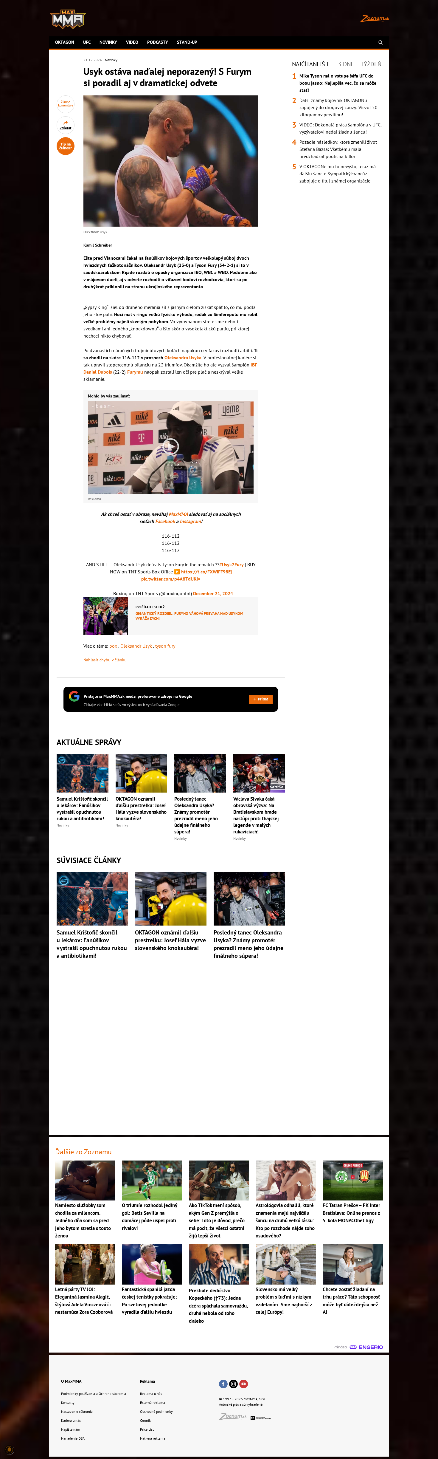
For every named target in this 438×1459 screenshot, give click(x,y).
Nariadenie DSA (73, 1438)
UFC (87, 42)
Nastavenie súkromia (77, 1411)
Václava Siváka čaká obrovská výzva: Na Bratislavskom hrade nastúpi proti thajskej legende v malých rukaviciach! (256, 815)
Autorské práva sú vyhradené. (241, 1404)
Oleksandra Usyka (182, 358)
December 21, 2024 (213, 593)
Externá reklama (152, 1402)
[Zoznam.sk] (235, 1418)
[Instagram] (233, 1384)
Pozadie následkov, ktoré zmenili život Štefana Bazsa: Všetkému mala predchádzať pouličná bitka (338, 149)
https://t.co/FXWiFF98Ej (206, 572)
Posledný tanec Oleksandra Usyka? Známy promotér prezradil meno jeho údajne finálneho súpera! (196, 815)
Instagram (190, 521)
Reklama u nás (151, 1393)
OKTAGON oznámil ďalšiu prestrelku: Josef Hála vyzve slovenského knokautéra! (141, 809)
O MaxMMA (71, 1381)
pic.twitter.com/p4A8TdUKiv (170, 579)
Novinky (108, 42)
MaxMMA (178, 514)
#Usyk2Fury (231, 564)
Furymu (135, 372)
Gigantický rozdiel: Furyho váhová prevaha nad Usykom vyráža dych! (189, 616)
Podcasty (157, 42)
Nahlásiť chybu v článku (105, 660)
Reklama (147, 1381)
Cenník (145, 1420)
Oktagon (64, 42)
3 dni (345, 64)
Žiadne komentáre (65, 103)
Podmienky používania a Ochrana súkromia (93, 1393)
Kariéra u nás (71, 1420)
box (113, 646)
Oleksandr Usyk (136, 646)
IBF (254, 365)
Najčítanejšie (311, 64)
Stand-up (187, 42)
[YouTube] (243, 1384)
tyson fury (165, 646)
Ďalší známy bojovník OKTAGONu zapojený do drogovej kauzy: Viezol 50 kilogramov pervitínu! (338, 107)
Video (132, 42)
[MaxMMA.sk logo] (68, 19)
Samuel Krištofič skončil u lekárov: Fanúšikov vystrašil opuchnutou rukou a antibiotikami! (82, 809)
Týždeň (371, 64)
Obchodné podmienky (156, 1411)
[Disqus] (171, 1051)
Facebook (165, 521)
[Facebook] (223, 1384)
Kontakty (67, 1402)
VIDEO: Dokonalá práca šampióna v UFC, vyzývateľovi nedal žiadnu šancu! (340, 128)
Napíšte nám (70, 1429)
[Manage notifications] (9, 1450)
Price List (147, 1429)
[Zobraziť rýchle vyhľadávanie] (380, 42)
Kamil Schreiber (97, 245)
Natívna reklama (152, 1438)
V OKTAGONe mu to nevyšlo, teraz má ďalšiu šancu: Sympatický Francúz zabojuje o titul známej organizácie (337, 173)
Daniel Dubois (97, 372)
